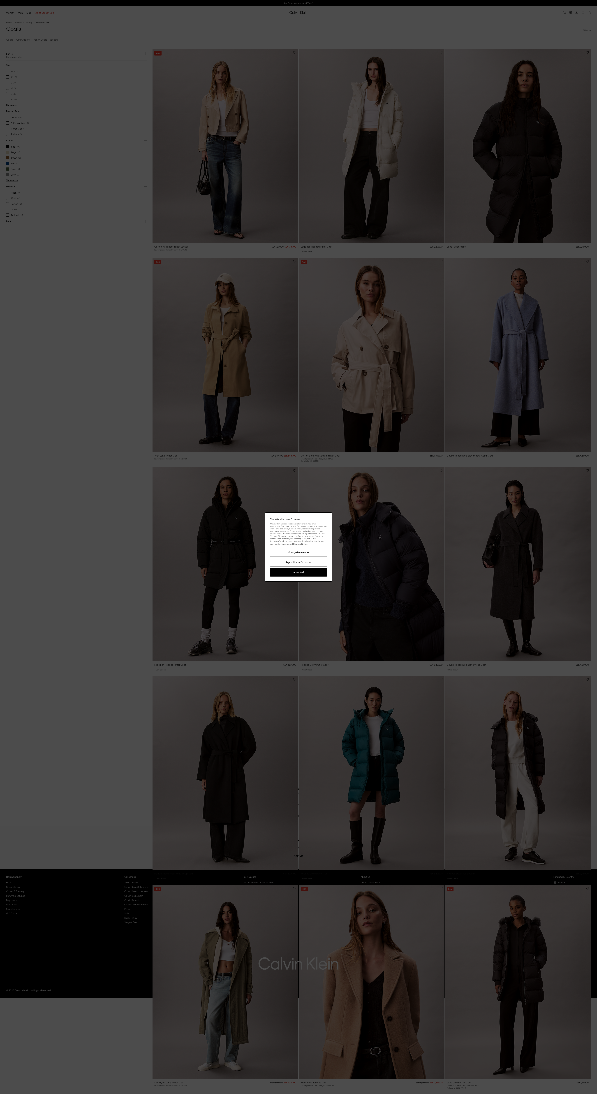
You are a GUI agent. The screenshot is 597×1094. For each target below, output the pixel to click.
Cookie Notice (281, 543)
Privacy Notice (300, 543)
